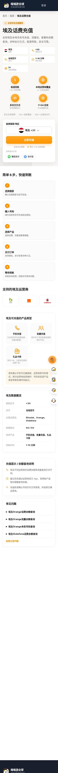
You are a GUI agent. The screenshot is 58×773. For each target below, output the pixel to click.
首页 (5, 15)
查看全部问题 (12, 541)
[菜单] (51, 5)
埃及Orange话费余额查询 (21, 511)
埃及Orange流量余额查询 (21, 519)
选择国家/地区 (12, 123)
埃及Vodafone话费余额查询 (23, 533)
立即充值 (29, 140)
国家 (12, 15)
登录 (43, 5)
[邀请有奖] (52, 359)
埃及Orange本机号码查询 (21, 526)
